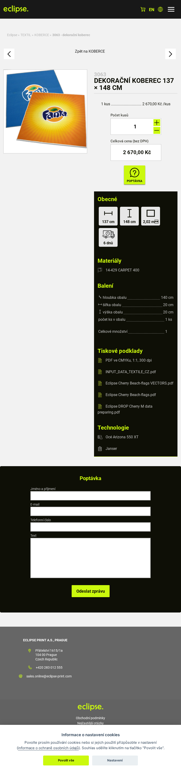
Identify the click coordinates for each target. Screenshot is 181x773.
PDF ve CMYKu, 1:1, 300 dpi (129, 360)
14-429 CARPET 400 (122, 270)
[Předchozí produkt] (9, 54)
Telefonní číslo (40, 520)
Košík (142, 9)
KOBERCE (41, 35)
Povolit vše (66, 760)
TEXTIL (26, 35)
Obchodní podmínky (90, 718)
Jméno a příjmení (42, 488)
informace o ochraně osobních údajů (48, 748)
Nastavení (115, 760)
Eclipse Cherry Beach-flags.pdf (131, 395)
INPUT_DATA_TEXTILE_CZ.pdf (131, 371)
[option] (45, 111)
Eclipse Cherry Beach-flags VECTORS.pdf (139, 383)
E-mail (34, 504)
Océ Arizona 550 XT (122, 437)
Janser (111, 448)
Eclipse (12, 35)
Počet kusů (119, 115)
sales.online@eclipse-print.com (49, 676)
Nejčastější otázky (90, 723)
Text (33, 535)
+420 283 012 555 (49, 667)
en (151, 9)
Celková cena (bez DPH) (129, 141)
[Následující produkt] (170, 54)
